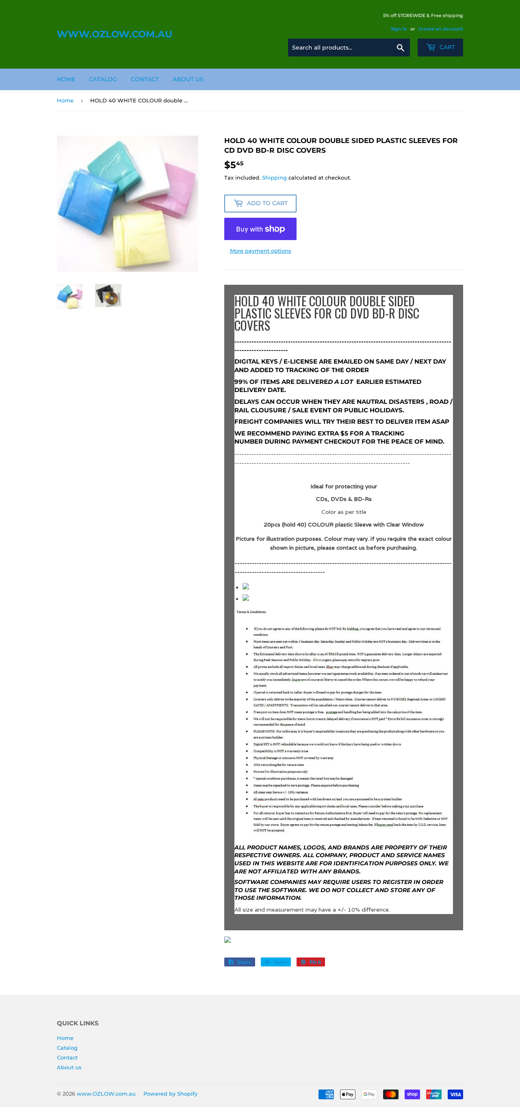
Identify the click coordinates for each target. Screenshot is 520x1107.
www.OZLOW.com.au (114, 34)
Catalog (103, 79)
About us (188, 79)
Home (66, 79)
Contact (145, 79)
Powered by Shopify (170, 1093)
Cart (446, 47)
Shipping (274, 177)
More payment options (260, 250)
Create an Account (440, 29)
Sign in (399, 29)
